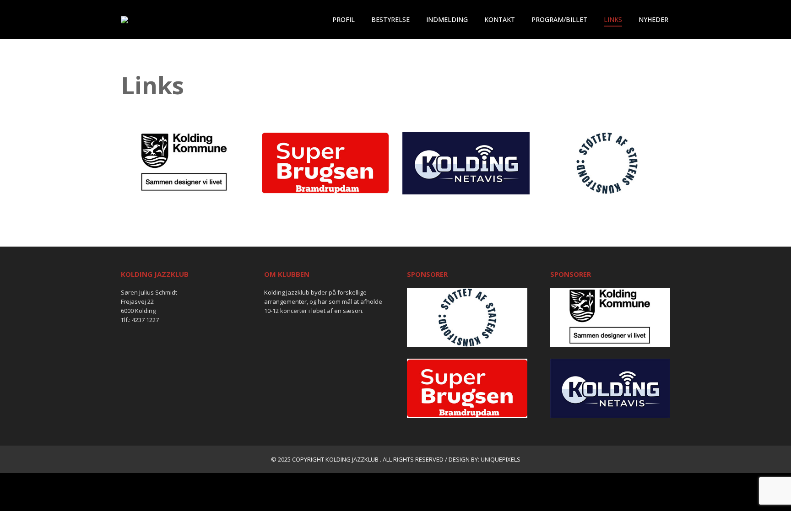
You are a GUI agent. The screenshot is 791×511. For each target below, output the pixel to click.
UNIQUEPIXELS (500, 459)
